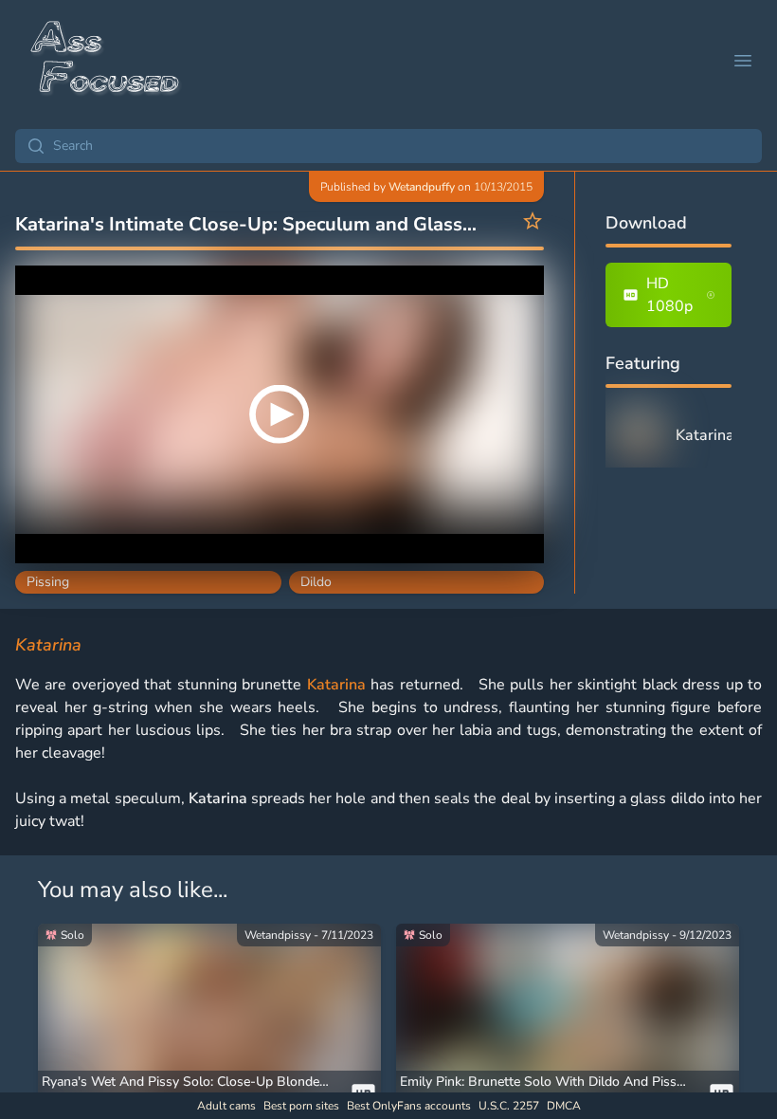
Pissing (48, 582)
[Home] (106, 60)
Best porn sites (301, 1105)
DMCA (564, 1105)
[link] (209, 1020)
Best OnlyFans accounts (409, 1105)
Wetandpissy (277, 935)
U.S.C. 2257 (509, 1105)
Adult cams (226, 1105)
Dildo (316, 582)
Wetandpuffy (421, 186)
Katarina (336, 684)
